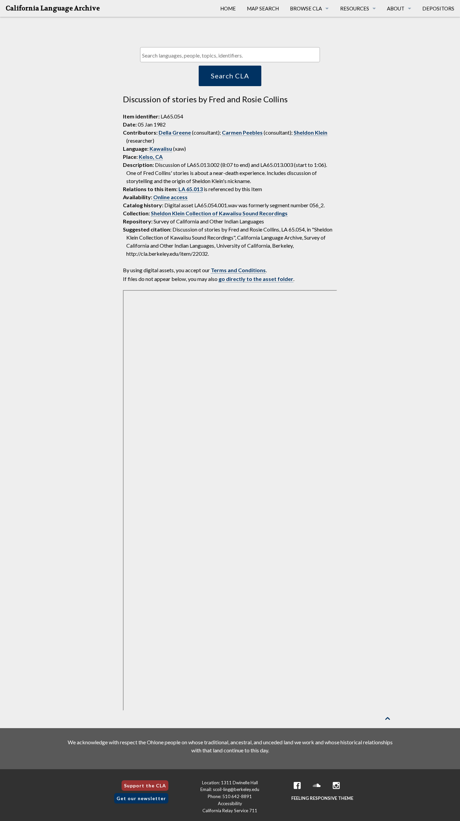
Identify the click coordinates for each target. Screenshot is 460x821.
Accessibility (230, 803)
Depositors (438, 8)
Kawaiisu (161, 148)
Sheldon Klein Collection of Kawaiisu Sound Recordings (219, 213)
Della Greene (175, 132)
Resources (354, 8)
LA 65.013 (190, 189)
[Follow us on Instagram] (336, 785)
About (395, 8)
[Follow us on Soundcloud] (317, 785)
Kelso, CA (151, 156)
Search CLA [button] (230, 76)
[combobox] (230, 54)
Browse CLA (306, 8)
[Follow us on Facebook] (297, 785)
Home (228, 8)
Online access (170, 197)
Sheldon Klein (310, 132)
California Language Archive (53, 8)
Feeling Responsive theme (322, 798)
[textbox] (231, 55)
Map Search (263, 8)
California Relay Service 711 (229, 810)
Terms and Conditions (238, 270)
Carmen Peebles (242, 132)
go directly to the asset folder (256, 279)
